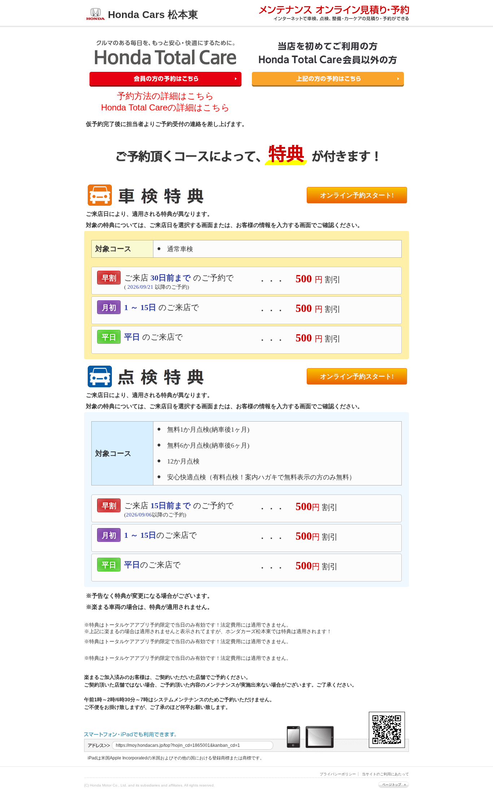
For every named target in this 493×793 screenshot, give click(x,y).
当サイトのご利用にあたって (385, 774)
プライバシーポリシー (338, 774)
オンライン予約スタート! (357, 195)
